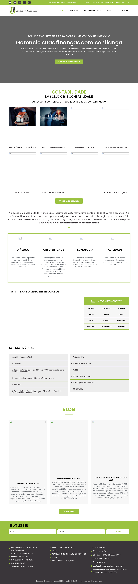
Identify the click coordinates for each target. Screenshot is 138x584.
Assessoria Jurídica (84, 147)
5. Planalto (16, 384)
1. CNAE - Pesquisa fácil (22, 357)
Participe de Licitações (115, 192)
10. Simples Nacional (82, 376)
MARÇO (121, 308)
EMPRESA (74, 10)
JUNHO (121, 314)
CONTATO (123, 10)
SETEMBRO (121, 320)
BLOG (109, 10)
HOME (61, 10)
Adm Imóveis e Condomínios (22, 147)
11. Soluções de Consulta (84, 382)
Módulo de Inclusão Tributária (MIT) (110, 478)
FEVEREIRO (106, 308)
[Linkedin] (14, 2)
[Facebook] (10, 2)
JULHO (91, 320)
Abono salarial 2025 (28, 483)
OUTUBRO (91, 326)
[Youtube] (19, 2)
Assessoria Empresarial (53, 147)
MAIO (106, 314)
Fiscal (85, 192)
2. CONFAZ (16, 363)
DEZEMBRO (121, 326)
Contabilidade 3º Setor (53, 192)
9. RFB (75, 370)
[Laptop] (29, 2)
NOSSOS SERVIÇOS (92, 10)
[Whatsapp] (24, 2)
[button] (38, 357)
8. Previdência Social (82, 363)
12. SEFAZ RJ (78, 389)
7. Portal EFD (78, 357)
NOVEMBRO (106, 326)
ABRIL (91, 314)
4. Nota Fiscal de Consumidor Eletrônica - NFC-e (33, 378)
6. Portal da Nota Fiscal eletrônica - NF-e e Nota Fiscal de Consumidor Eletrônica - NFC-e (37, 392)
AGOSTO (106, 320)
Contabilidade (22, 192)
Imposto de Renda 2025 (69, 478)
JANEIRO (91, 308)
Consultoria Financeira (115, 147)
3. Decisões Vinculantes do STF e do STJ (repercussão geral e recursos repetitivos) (39, 371)
